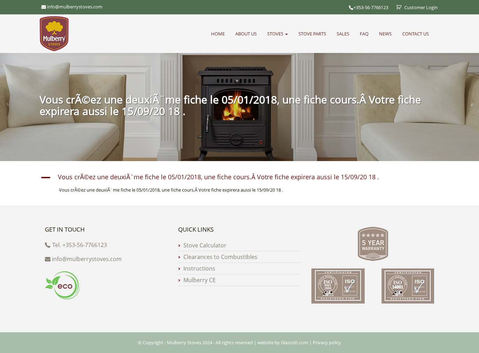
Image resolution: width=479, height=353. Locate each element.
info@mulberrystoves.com (87, 259)
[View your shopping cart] (396, 7)
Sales (343, 34)
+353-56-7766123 (370, 7)
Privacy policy (327, 342)
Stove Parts (312, 34)
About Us (246, 34)
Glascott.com (294, 342)
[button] (239, 177)
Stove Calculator (205, 245)
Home (218, 34)
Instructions (199, 268)
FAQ (364, 34)
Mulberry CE (199, 280)
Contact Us (415, 34)
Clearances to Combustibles (220, 257)
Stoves (275, 34)
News (385, 34)
